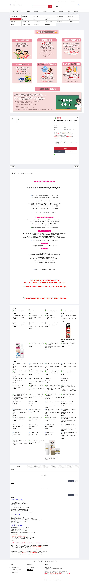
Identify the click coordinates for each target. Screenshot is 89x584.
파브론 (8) (12, 24)
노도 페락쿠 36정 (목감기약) (34, 411)
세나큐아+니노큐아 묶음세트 (18, 387)
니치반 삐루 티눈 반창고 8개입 (18, 419)
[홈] (68, 14)
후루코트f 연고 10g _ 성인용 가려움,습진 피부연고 (68, 413)
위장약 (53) (36, 16)
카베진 (57, 6)
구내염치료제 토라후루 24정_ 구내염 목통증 (20, 413)
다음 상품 (76, 166)
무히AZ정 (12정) (64, 380)
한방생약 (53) (47, 24)
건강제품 (36, 11)
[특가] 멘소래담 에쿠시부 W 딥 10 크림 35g (36, 327)
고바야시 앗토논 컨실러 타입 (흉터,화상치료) (20, 375)
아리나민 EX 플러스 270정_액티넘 (19, 380)
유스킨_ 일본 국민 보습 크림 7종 (35, 419)
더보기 (76, 481)
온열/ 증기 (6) (59, 21)
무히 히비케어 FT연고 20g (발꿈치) (51, 372)
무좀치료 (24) (12, 21)
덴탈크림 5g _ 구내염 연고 (50, 419)
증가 (76, 141)
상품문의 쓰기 (70, 495)
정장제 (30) (70, 19)
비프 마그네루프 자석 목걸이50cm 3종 (36, 345)
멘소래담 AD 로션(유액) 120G (66, 372)
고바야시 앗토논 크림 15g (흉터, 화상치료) (52, 367)
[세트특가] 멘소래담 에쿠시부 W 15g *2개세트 (36, 389)
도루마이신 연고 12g (49, 434)
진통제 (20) (47, 19)
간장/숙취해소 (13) (37, 21)
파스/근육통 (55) (60, 16)
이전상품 (12, 166)
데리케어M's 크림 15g (33, 434)
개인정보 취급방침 (48, 561)
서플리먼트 (43, 11)
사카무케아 (31, 311)
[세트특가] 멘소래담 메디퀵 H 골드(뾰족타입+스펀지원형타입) (52, 389)
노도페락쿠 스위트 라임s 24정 (66, 403)
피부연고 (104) (13, 19)
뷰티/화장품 (52, 11)
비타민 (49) (47, 16)
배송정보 (53, 466)
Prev (61, 6)
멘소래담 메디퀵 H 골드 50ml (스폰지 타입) (36, 367)
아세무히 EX (47, 380)
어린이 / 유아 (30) (48, 21)
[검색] (50, 6)
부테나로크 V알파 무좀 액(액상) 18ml (68, 339)
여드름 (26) (70, 21)
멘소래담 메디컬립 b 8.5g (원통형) (35, 317)
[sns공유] (77, 117)
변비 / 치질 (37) (36, 24)
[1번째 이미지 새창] (14, 120)
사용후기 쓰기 (70, 481)
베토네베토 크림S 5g (32, 426)
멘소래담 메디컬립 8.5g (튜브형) (18, 317)
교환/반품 (70, 466)
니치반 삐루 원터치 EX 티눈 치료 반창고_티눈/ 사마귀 (52, 398)
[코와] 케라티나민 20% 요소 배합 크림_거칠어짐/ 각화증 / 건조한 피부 (52, 457)
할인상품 (76, 11)
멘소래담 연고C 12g (16, 403)
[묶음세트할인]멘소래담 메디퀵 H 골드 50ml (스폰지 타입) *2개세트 (20, 398)
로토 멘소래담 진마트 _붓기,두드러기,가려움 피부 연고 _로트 (52, 405)
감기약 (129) (70, 16)
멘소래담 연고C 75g (32, 403)
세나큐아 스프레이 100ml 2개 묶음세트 (36, 442)
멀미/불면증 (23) (25, 16)
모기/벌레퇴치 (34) (13, 16)
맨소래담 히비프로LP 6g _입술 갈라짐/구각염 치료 (52, 413)
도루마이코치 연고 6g (49, 426)
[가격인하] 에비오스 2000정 (50, 317)
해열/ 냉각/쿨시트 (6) (26, 24)
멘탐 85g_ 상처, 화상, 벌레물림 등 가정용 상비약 (68, 436)
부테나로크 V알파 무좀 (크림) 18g (51, 324)
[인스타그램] (15, 1)
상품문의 (36, 466)
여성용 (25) (36, 19)
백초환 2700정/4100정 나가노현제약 (67, 345)
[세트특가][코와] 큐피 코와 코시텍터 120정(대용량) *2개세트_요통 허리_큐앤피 (68, 390)
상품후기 (18, 466)
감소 (76, 142)
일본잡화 (68, 11)
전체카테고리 (16, 11)
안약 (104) (24, 19)
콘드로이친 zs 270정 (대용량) (50, 311)
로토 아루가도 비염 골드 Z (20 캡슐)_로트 (36, 381)
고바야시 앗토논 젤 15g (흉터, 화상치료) (68, 366)
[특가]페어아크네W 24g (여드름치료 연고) (68, 319)
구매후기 (55, 561)
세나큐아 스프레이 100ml (17, 359)
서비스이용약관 (40, 561)
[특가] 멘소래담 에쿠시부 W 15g (18, 324)
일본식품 (61, 11)
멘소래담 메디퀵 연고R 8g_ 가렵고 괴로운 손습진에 (20, 444)
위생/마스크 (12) (60, 19)
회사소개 (34, 561)
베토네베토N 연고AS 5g (17, 426)
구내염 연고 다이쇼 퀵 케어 (18, 311)
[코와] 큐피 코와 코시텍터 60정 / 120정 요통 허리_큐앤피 (52, 347)
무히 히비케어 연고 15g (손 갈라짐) (35, 372)
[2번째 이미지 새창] (19, 120)
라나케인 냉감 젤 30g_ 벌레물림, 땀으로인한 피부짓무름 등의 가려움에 (68, 428)
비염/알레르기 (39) (25, 21)
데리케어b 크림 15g (16, 434)
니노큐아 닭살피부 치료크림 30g (67, 311)
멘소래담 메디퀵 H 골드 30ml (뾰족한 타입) (20, 367)
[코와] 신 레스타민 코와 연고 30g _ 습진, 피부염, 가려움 (68, 421)
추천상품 (28, 11)
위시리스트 (71, 151)
